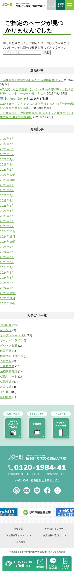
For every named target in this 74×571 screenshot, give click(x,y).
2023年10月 (8, 303)
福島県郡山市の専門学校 (22, 552)
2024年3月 (7, 277)
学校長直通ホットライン (18, 535)
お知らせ (6, 325)
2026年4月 (7, 159)
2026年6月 (7, 149)
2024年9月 (7, 246)
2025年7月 (7, 195)
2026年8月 (7, 138)
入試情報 (6, 361)
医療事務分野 (8, 371)
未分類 (4, 392)
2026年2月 (7, 169)
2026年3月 (7, 164)
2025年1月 (7, 226)
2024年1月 (7, 288)
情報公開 (18, 528)
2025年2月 (7, 221)
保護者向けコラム (11, 356)
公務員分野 (7, 366)
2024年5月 (7, 267)
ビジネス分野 (8, 345)
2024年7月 (7, 257)
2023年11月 (7, 298)
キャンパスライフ (11, 340)
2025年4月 (7, 210)
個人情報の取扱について (55, 535)
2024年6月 (7, 262)
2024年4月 (7, 272)
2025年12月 (8, 174)
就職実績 (6, 381)
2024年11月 (7, 236)
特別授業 (6, 397)
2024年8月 (7, 252)
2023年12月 (8, 293)
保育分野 (6, 350)
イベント (6, 330)
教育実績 (6, 386)
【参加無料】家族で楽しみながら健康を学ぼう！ (31, 80)
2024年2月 (7, 282)
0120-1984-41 (40, 467)
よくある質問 (18, 542)
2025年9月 (7, 185)
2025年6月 (7, 200)
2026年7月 (7, 144)
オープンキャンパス (13, 335)
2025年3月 (7, 216)
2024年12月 (8, 231)
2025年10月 (8, 180)
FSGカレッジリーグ (55, 528)
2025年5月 (7, 205)
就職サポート (8, 376)
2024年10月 (8, 241)
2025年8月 (7, 190)
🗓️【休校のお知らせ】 (14, 98)
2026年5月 (7, 154)
